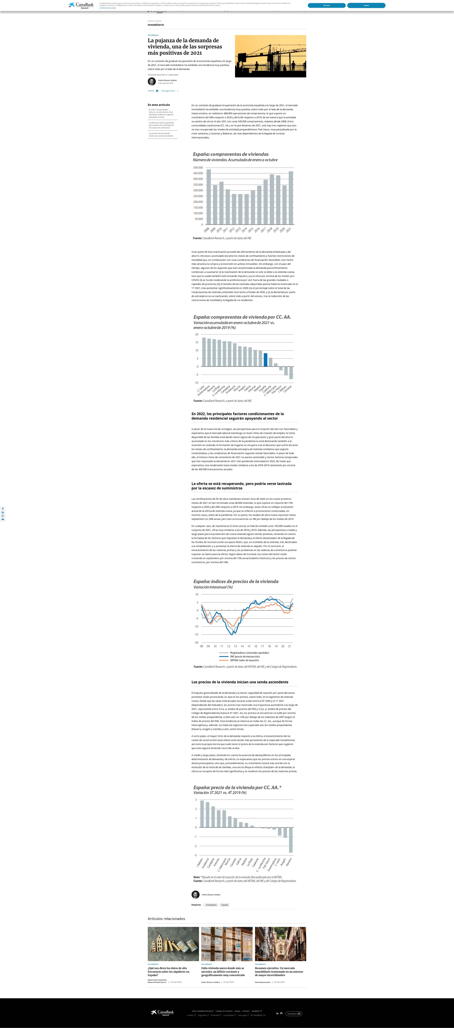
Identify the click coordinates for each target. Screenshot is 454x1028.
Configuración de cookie (107, 8)
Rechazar (326, 5)
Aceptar (366, 5)
